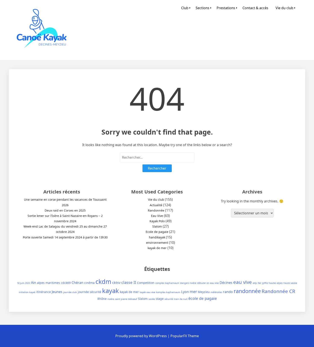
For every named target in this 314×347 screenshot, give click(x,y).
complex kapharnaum (167, 283)
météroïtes (216, 292)
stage (160, 299)
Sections (202, 8)
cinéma (89, 283)
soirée (151, 299)
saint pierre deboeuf (126, 299)
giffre (265, 283)
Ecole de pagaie (157, 232)
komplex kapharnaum (168, 292)
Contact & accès (255, 8)
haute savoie (290, 283)
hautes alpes (276, 283)
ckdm (103, 281)
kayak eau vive (147, 292)
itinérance (43, 292)
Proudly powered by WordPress (141, 336)
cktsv (116, 282)
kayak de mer (157, 248)
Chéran (77, 282)
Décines (226, 282)
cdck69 (66, 283)
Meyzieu (204, 292)
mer (193, 291)
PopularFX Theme (184, 336)
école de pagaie (202, 298)
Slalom (157, 226)
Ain (33, 282)
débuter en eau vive (208, 283)
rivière (110, 299)
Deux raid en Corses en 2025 (65, 210)
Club (184, 8)
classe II (128, 282)
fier (259, 283)
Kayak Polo (157, 221)
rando (228, 291)
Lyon (185, 291)
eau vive (242, 282)
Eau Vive (157, 216)
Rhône (102, 299)
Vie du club (284, 8)
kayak (110, 290)
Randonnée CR (278, 291)
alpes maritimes (48, 283)
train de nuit (181, 299)
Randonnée (156, 210)
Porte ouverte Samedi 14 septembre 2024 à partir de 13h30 (65, 237)
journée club (70, 292)
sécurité (168, 299)
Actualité (156, 205)
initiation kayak (27, 292)
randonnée (247, 291)
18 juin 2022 (23, 283)
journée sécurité (89, 292)
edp (255, 283)
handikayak (157, 237)
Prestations (226, 8)
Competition (145, 283)
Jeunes (57, 291)
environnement (157, 243)
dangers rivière (188, 283)
